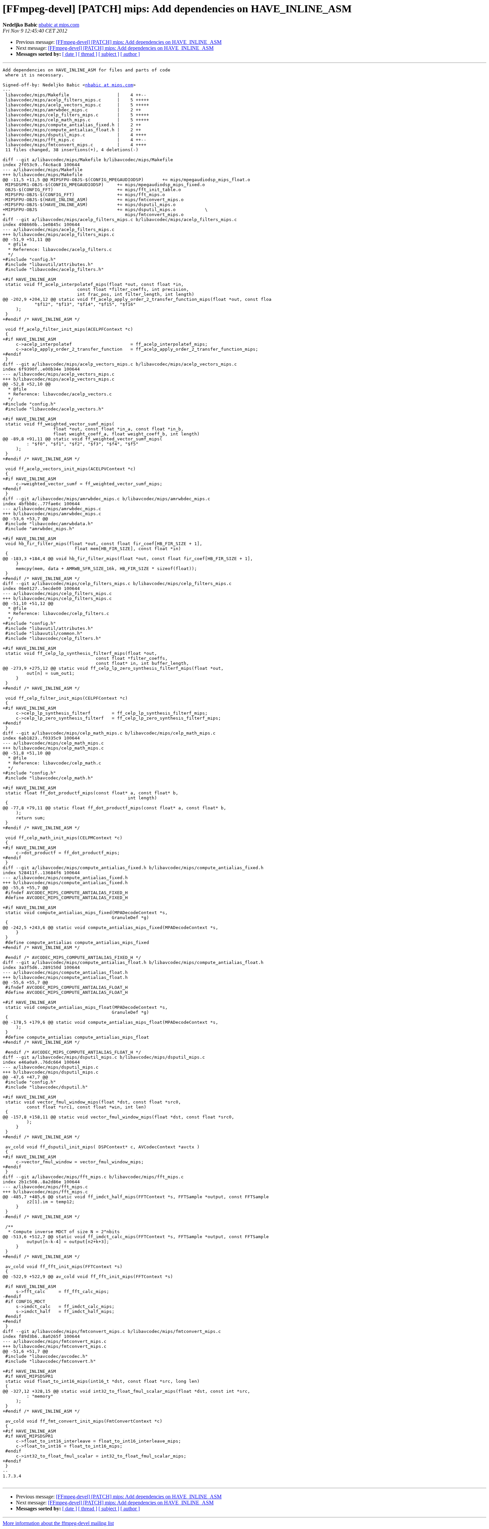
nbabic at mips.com (59, 25)
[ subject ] (108, 54)
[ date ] (69, 54)
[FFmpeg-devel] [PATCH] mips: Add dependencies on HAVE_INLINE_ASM (139, 42)
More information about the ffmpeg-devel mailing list (58, 1523)
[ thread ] (87, 54)
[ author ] (130, 54)
